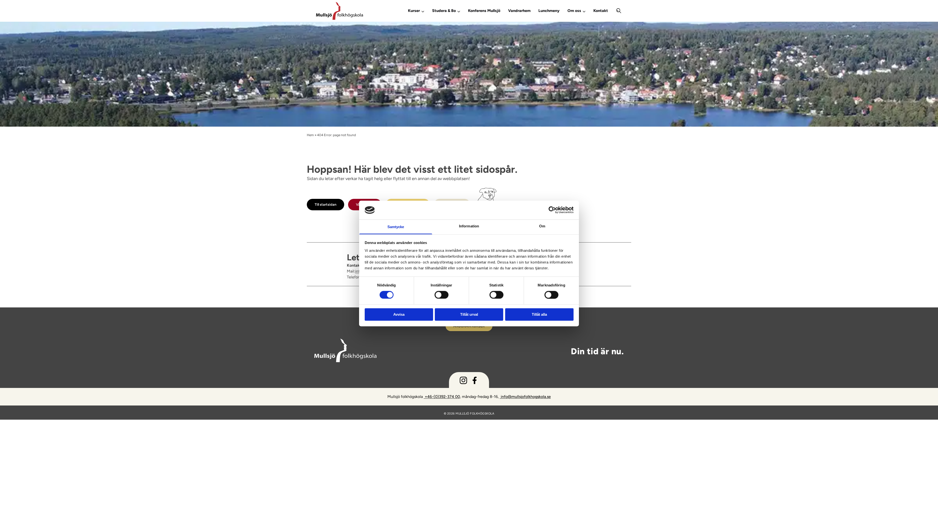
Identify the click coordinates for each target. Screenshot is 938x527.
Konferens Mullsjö (484, 10)
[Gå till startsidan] (355, 11)
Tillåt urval (469, 314)
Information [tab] (469, 226)
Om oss (574, 10)
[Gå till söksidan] (619, 11)
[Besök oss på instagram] (463, 381)
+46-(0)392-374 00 (442, 396)
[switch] (441, 294)
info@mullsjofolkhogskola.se (525, 396)
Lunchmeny (549, 10)
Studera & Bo (444, 10)
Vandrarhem (519, 10)
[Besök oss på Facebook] (474, 381)
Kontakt (600, 10)
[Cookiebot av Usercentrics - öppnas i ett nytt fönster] (552, 210)
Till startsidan (325, 204)
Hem (310, 135)
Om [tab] (542, 226)
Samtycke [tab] (395, 227)
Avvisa (399, 314)
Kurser (414, 10)
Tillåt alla (539, 314)
